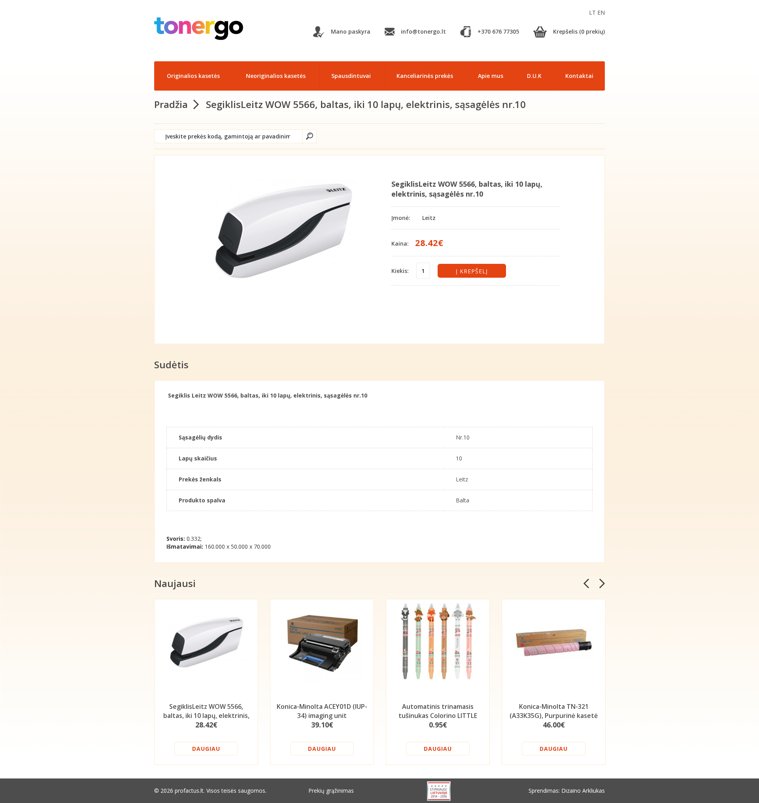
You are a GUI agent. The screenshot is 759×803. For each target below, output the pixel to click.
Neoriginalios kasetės (276, 76)
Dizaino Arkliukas (583, 790)
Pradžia (171, 104)
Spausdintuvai (351, 76)
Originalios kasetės (193, 76)
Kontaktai (579, 76)
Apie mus (490, 76)
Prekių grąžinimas (331, 790)
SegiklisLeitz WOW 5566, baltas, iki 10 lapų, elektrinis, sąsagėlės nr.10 (366, 104)
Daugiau (206, 748)
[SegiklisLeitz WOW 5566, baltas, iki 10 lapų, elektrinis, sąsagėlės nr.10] (283, 231)
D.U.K (534, 76)
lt (593, 12)
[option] (206, 682)
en (601, 12)
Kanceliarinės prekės (424, 76)
